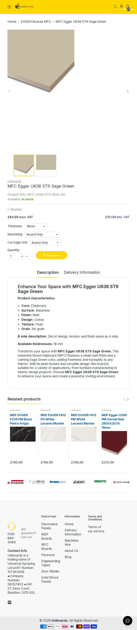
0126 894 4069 (12, 538)
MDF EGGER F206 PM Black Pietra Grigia (21, 419)
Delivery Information (73, 532)
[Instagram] (10, 603)
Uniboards (14, 181)
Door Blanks (50, 571)
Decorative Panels (49, 526)
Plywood (47, 555)
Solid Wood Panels (49, 580)
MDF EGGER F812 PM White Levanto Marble (83, 419)
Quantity (14, 250)
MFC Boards (46, 547)
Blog (68, 557)
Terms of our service (96, 529)
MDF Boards (46, 536)
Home (69, 524)
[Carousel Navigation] (126, 399)
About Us (71, 551)
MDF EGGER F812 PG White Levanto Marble (53, 419)
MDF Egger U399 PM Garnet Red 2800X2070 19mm (114, 421)
